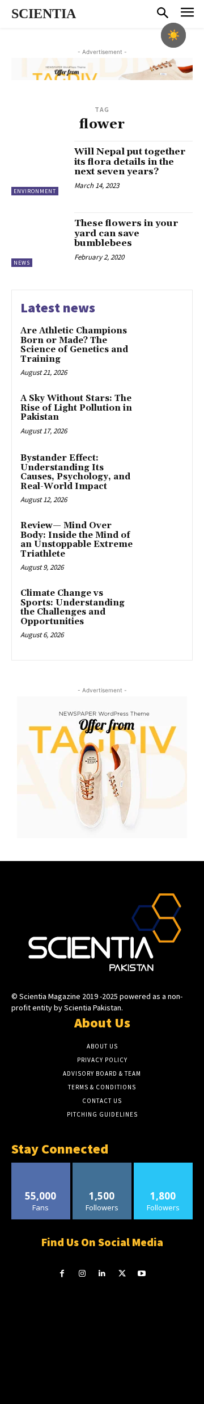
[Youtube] (142, 1274)
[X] (122, 1274)
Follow (102, 1167)
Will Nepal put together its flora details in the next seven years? (129, 161)
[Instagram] (82, 1274)
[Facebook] (62, 1274)
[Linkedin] (102, 1274)
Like (41, 1167)
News (22, 262)
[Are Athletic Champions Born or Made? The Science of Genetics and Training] (162, 345)
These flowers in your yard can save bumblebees (126, 233)
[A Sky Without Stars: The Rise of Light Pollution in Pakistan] (162, 413)
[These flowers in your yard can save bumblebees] (38, 239)
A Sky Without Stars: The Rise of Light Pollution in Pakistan (76, 408)
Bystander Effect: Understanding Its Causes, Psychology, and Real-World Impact (75, 472)
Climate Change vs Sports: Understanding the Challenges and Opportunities (72, 607)
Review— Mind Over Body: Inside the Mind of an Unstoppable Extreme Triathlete (76, 539)
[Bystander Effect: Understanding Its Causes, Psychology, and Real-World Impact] (162, 473)
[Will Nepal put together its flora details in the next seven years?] (38, 168)
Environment (35, 191)
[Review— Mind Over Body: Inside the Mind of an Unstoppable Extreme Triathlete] (162, 540)
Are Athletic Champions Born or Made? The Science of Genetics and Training (74, 345)
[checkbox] (173, 35)
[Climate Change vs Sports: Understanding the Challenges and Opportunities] (162, 608)
